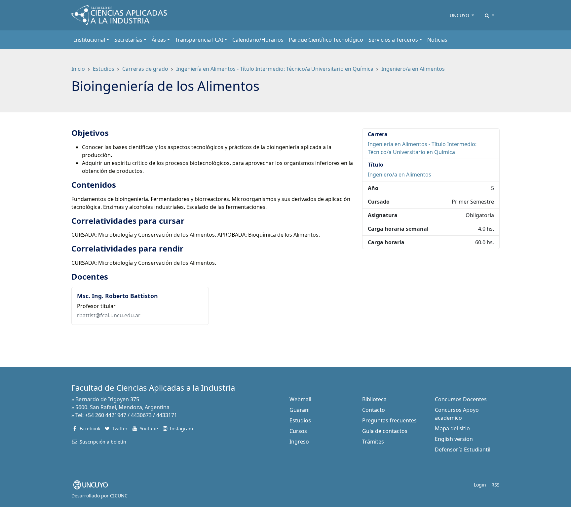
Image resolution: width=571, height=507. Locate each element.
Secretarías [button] (128, 39)
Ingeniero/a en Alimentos (413, 68)
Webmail (300, 399)
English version (454, 439)
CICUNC (119, 495)
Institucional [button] (89, 39)
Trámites (373, 441)
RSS (495, 485)
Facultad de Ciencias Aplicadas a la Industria (153, 387)
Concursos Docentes (461, 399)
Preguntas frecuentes (389, 420)
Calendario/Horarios (258, 39)
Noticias (437, 39)
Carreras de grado (145, 68)
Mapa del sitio (452, 428)
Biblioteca (374, 399)
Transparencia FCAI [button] (199, 39)
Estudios (103, 68)
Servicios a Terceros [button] (393, 39)
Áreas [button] (159, 39)
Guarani (299, 409)
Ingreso (299, 441)
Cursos (298, 431)
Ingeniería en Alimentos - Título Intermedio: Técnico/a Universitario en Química (274, 68)
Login (480, 485)
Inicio (78, 68)
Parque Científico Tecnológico (326, 39)
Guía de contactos (384, 431)
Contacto (373, 409)
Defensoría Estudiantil (462, 449)
